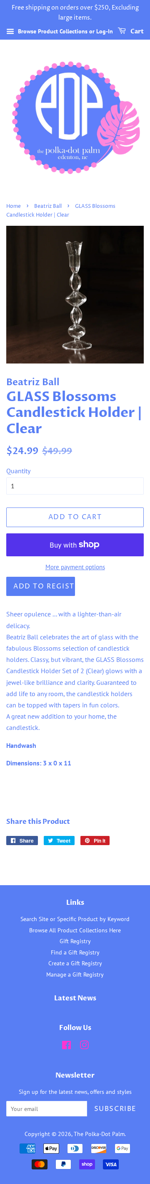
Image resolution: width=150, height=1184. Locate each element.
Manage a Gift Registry (75, 974)
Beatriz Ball (48, 206)
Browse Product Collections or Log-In (64, 31)
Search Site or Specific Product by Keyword (75, 919)
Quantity (18, 471)
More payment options (75, 567)
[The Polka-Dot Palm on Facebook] (66, 1046)
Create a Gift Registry (75, 963)
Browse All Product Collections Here (75, 930)
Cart (136, 31)
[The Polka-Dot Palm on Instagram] (84, 1046)
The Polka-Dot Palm (99, 1134)
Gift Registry (75, 941)
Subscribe (115, 1108)
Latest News (75, 998)
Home (13, 206)
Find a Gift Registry (75, 952)
